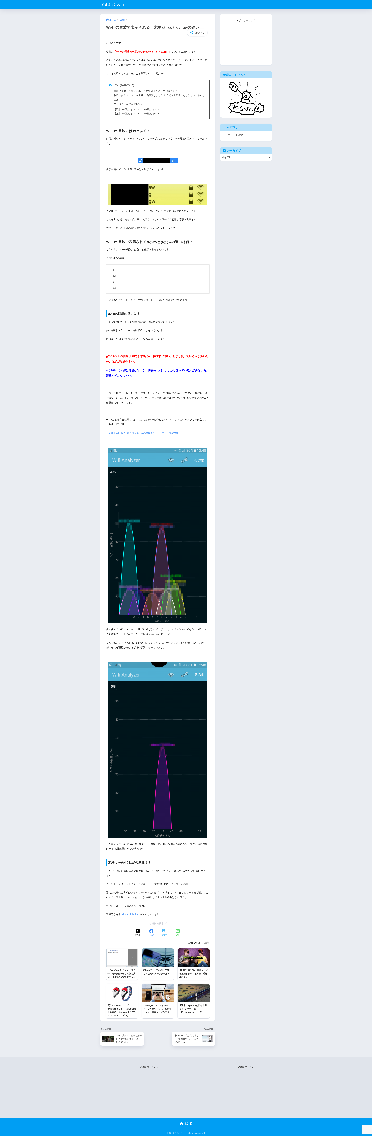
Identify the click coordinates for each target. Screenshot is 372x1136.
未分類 (206, 942)
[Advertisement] (246, 41)
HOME (188, 1123)
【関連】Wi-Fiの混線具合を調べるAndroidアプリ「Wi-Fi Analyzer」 (143, 433)
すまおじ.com (112, 4)
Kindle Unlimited (130, 914)
